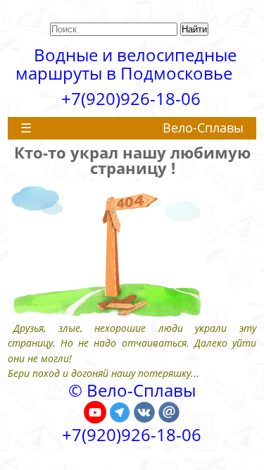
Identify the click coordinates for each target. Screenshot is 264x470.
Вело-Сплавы (203, 127)
